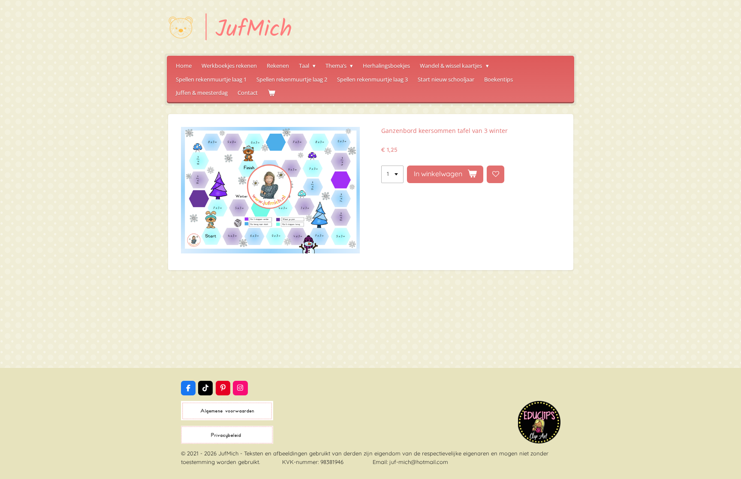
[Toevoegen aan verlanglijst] (495, 174)
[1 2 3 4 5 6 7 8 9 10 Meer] (392, 174)
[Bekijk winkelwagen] (271, 93)
